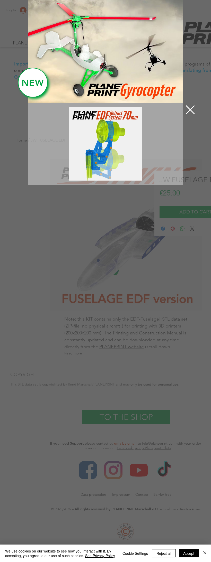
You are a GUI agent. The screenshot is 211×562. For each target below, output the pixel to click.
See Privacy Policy (100, 555)
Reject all (163, 553)
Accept (188, 553)
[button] (190, 109)
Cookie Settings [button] (135, 553)
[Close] (205, 553)
